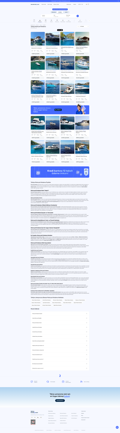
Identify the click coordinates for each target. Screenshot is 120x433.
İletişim (74, 4)
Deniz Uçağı (50, 4)
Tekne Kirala (44, 4)
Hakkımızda (69, 4)
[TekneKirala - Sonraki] (89, 20)
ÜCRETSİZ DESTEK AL (60, 420)
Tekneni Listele (56, 4)
